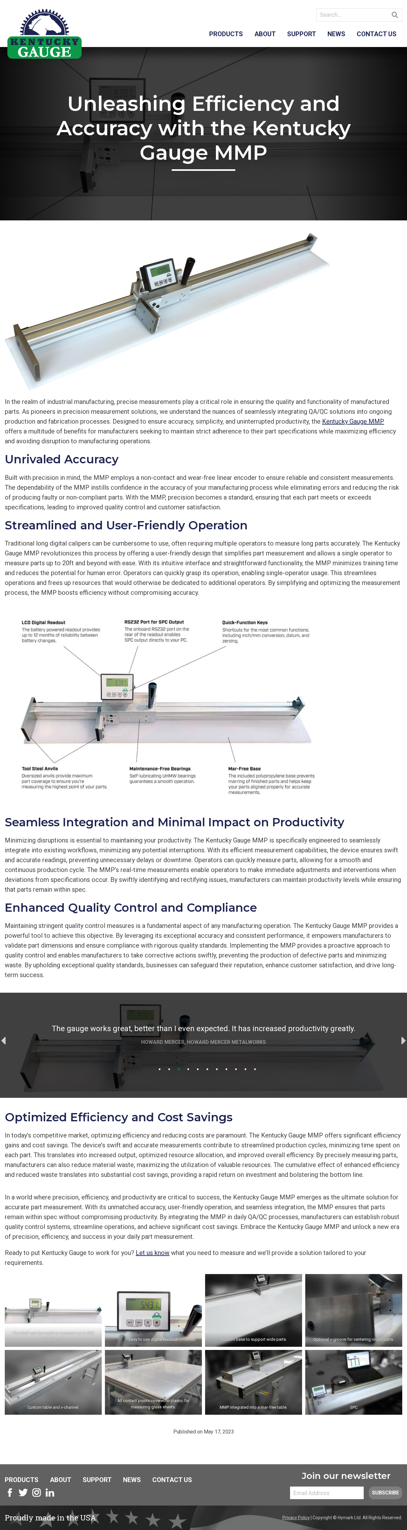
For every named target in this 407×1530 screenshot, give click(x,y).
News (336, 34)
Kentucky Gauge (44, 34)
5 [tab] (198, 1069)
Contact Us (377, 34)
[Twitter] (23, 1496)
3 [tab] (179, 1069)
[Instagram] (36, 1496)
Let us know (152, 1253)
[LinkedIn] (50, 1496)
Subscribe (385, 1493)
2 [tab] (169, 1069)
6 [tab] (207, 1069)
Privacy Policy (296, 1517)
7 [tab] (217, 1069)
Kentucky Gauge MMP (353, 421)
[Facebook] (10, 1496)
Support (301, 34)
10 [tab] (245, 1069)
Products (226, 34)
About (265, 34)
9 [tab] (236, 1069)
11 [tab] (255, 1069)
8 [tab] (226, 1069)
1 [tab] (159, 1069)
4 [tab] (188, 1069)
